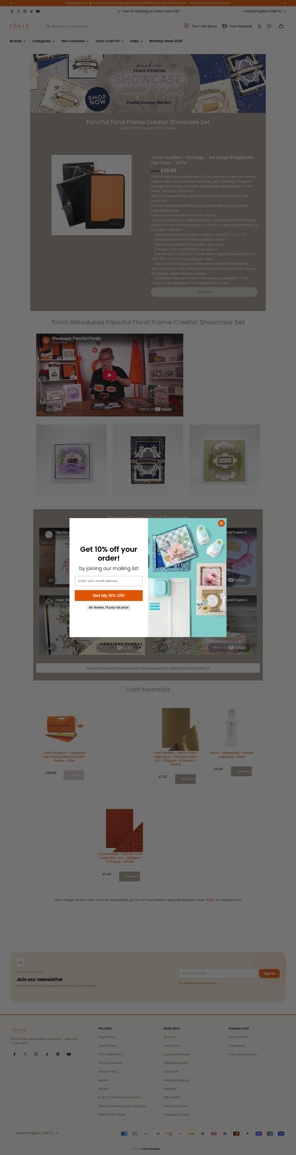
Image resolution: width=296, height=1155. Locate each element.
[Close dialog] (221, 523)
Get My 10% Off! (109, 595)
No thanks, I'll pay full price (108, 607)
